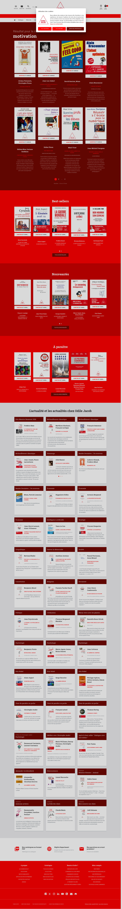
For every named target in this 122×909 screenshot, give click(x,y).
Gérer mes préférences (75, 28)
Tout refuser (59, 28)
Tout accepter (45, 28)
